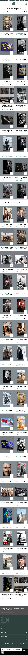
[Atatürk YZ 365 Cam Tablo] (7, 492)
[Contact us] (2, 652)
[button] (14, 639)
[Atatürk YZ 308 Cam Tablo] (7, 259)
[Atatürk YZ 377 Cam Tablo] (7, 561)
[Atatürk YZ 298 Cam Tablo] (7, 214)
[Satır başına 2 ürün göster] (27, 11)
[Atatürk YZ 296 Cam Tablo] (7, 23)
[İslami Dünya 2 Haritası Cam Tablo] (7, 444)
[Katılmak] (26, 612)
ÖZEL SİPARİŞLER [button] (4, 636)
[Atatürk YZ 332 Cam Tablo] (7, 352)
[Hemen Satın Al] (11, 29)
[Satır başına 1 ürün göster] (25, 11)
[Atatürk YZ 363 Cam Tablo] (7, 469)
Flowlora (8, 653)
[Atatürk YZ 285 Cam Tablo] (7, 143)
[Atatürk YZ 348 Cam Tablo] (7, 422)
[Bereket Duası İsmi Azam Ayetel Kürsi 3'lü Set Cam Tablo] (7, 95)
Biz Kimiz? (24, 650)
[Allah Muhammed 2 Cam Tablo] (7, 584)
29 (18, 601)
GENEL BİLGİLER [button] (4, 632)
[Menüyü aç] (3, 3)
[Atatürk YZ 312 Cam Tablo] (7, 281)
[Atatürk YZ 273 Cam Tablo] (7, 190)
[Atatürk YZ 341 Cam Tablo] (7, 398)
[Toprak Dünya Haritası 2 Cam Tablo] (7, 46)
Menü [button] (2, 628)
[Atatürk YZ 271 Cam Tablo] (7, 167)
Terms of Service (9, 651)
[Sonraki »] (21, 601)
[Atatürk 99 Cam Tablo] (7, 71)
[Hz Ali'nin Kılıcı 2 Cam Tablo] (7, 120)
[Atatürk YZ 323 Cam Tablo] (7, 329)
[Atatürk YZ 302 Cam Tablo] (7, 237)
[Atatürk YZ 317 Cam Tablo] (7, 305)
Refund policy (17, 651)
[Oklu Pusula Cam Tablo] (7, 515)
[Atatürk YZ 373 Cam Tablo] (7, 538)
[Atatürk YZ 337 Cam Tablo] (7, 376)
